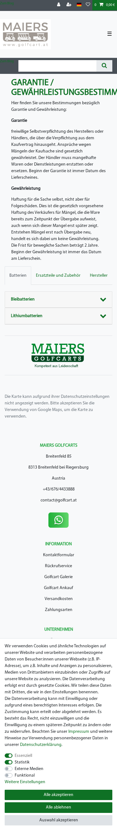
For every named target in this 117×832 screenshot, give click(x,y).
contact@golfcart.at (59, 500)
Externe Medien (29, 769)
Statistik (22, 762)
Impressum (78, 731)
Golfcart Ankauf (58, 588)
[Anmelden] (59, 5)
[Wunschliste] (88, 5)
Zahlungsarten (58, 610)
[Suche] (104, 66)
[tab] (18, 275)
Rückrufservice (58, 566)
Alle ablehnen (58, 807)
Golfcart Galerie (58, 577)
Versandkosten (59, 599)
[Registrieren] (69, 5)
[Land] (79, 5)
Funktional (25, 775)
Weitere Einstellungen (25, 782)
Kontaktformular (58, 555)
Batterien (18, 275)
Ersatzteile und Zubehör (58, 275)
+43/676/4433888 (59, 489)
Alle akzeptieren (58, 795)
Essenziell (23, 755)
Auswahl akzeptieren (58, 820)
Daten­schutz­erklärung (40, 744)
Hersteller (99, 275)
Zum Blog (7, 3)
